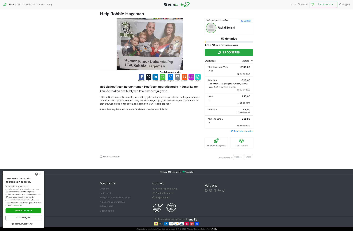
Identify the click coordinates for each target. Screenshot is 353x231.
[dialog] (23, 199)
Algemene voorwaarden (112, 202)
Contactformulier (164, 193)
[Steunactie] (5, 4)
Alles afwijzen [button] (23, 218)
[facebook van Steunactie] (206, 190)
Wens (248, 157)
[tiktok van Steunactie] (223, 190)
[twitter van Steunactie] (215, 190)
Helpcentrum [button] (162, 197)
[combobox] (36, 174)
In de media (106, 193)
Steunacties (14, 4)
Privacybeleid (107, 206)
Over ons (104, 188)
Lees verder (17, 205)
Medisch (238, 157)
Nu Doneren (230, 52)
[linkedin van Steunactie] (219, 190)
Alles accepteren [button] (23, 210)
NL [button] (292, 4)
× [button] (40, 174)
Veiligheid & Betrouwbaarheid (115, 197)
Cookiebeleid (107, 210)
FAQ (49, 4)
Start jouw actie (325, 4)
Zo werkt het (28, 4)
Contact (247, 21)
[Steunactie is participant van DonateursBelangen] (157, 208)
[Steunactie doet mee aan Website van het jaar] (171, 208)
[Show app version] (351, 229)
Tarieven (41, 4)
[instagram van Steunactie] (210, 190)
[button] (303, 4)
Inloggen (345, 4)
